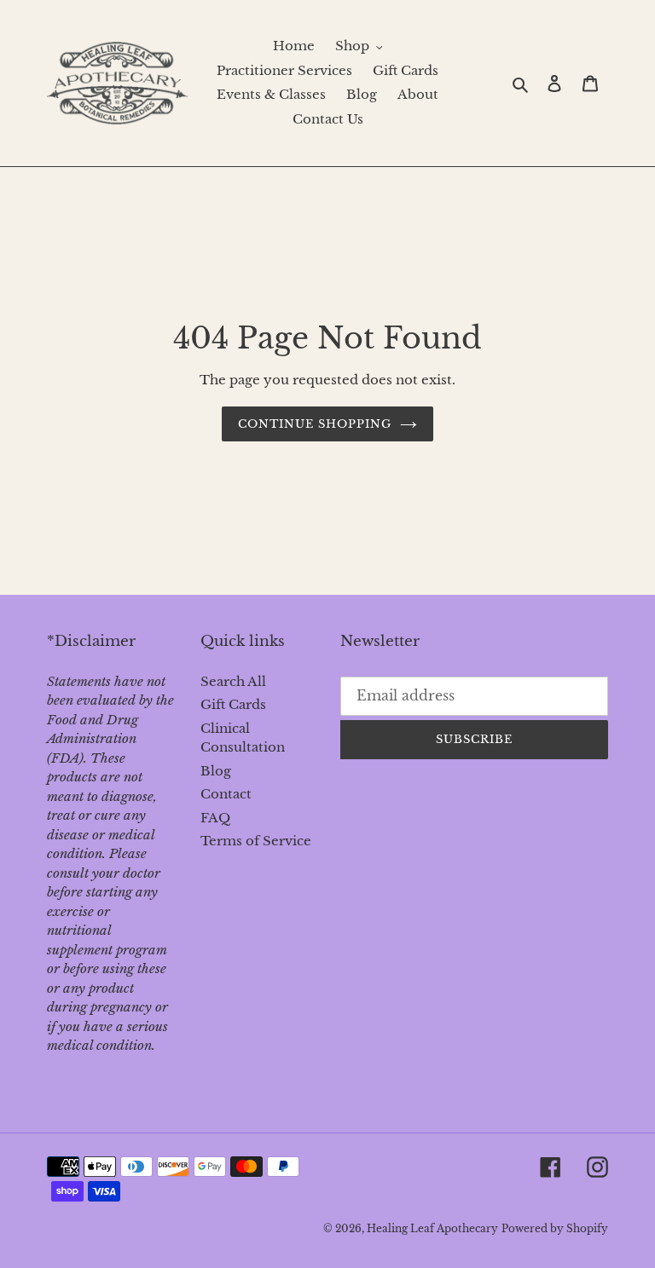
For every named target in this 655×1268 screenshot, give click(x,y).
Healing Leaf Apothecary (432, 1228)
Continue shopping (315, 424)
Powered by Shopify (554, 1228)
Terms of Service (255, 841)
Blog (215, 771)
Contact (226, 794)
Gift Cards (233, 704)
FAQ (215, 818)
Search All (233, 681)
